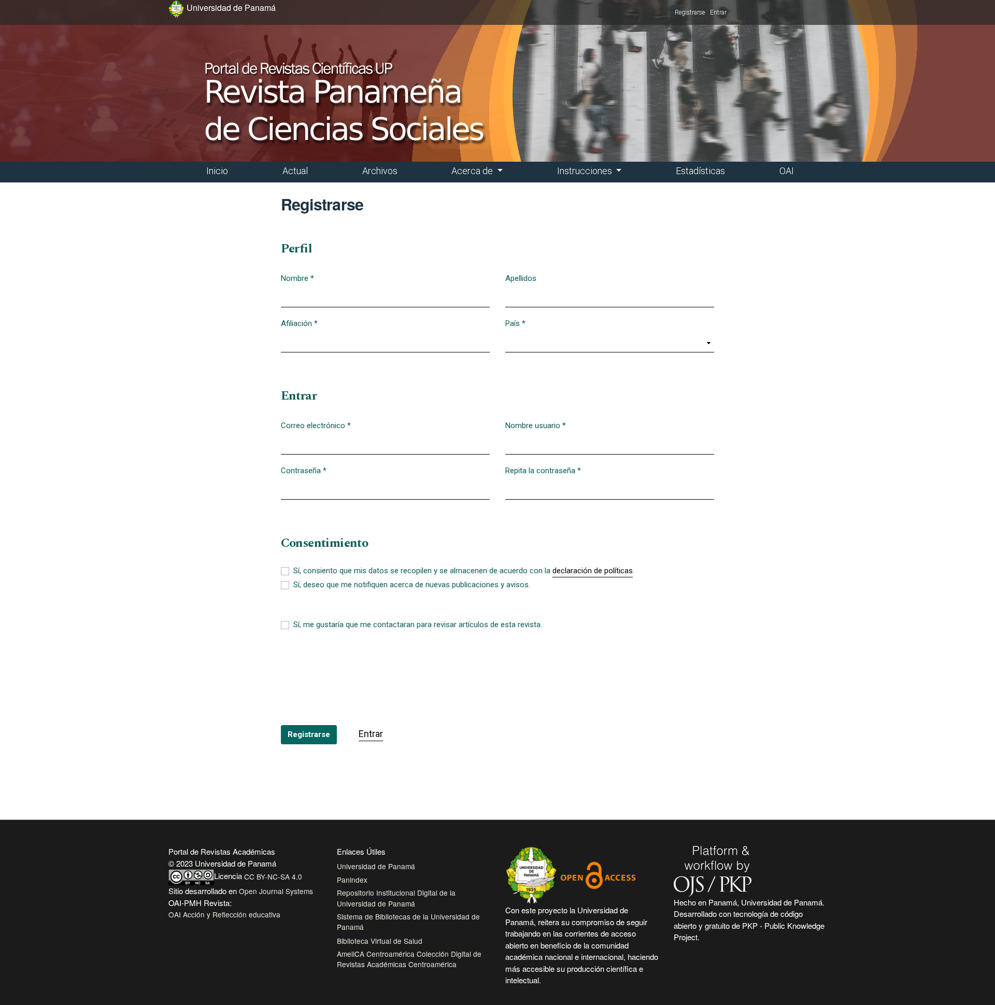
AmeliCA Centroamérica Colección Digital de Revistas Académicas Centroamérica (409, 959)
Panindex (352, 879)
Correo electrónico (316, 425)
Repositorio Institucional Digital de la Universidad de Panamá (396, 897)
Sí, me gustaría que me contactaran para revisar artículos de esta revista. (417, 624)
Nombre (297, 278)
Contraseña (303, 470)
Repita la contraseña (543, 470)
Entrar (718, 12)
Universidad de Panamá (376, 866)
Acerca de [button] (473, 170)
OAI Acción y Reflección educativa (224, 914)
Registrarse (690, 12)
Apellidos (520, 278)
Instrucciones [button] (585, 170)
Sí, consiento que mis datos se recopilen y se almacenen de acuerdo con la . (463, 570)
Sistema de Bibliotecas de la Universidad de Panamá (408, 921)
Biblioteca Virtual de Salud (379, 941)
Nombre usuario (535, 425)
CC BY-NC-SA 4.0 (273, 876)
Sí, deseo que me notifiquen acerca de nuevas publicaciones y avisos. (411, 584)
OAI (786, 170)
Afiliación (299, 323)
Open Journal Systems (276, 891)
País (515, 323)
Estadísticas (700, 170)
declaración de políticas (592, 570)
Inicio (217, 170)
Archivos (379, 170)
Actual (295, 170)
